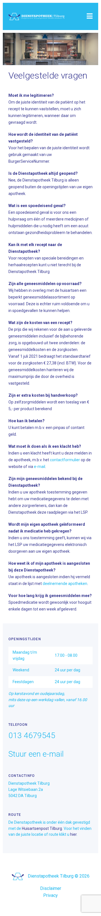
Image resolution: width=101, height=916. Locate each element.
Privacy (50, 895)
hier (73, 834)
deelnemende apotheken (65, 583)
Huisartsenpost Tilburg (42, 828)
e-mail (39, 466)
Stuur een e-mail (36, 754)
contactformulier (65, 460)
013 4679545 (31, 735)
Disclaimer (50, 888)
